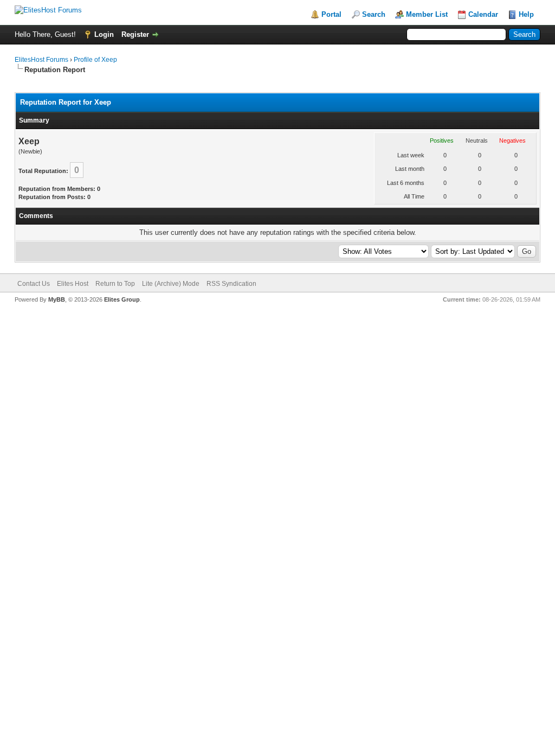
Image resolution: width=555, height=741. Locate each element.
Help (526, 14)
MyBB (56, 299)
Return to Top (115, 284)
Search (373, 14)
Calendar (483, 14)
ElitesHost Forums (41, 59)
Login (104, 34)
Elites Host (72, 284)
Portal (331, 14)
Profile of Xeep (95, 59)
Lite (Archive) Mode (170, 284)
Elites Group (122, 299)
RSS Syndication (231, 284)
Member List (427, 14)
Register (135, 34)
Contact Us (33, 284)
